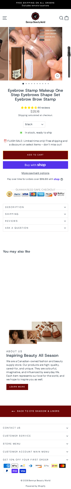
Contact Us (12, 427)
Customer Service (17, 435)
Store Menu (12, 443)
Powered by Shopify (35, 486)
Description (14, 207)
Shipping (23, 115)
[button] (29, 108)
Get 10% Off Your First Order (26, 459)
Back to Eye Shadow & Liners (37, 411)
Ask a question (16, 228)
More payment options (35, 173)
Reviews (11, 221)
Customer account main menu (26, 451)
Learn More (17, 386)
